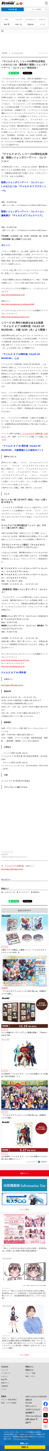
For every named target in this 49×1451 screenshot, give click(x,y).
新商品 (3, 1396)
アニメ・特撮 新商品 (8, 1400)
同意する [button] (25, 1447)
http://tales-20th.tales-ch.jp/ (12, 685)
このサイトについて (32, 1409)
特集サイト (5, 1383)
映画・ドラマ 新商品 (8, 1403)
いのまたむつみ (9, 892)
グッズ (42, 24)
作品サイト (29, 1370)
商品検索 (11, 9)
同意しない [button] (24, 1443)
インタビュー (30, 19)
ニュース (18, 19)
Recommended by (32, 1162)
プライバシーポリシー (33, 1416)
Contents (4, 1367)
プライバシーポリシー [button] (20, 1439)
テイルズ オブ (24, 892)
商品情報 (28, 1403)
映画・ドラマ (30, 1376)
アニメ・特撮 (30, 1373)
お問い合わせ (30, 1419)
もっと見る (24, 1209)
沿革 (27, 1423)
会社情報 (28, 1413)
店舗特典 (30, 24)
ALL (6, 19)
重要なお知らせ (31, 1406)
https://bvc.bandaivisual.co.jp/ (13, 295)
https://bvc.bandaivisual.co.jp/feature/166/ (17, 304)
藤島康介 (36, 892)
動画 (5, 24)
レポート (42, 19)
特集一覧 (18, 24)
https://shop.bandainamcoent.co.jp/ (15, 317)
